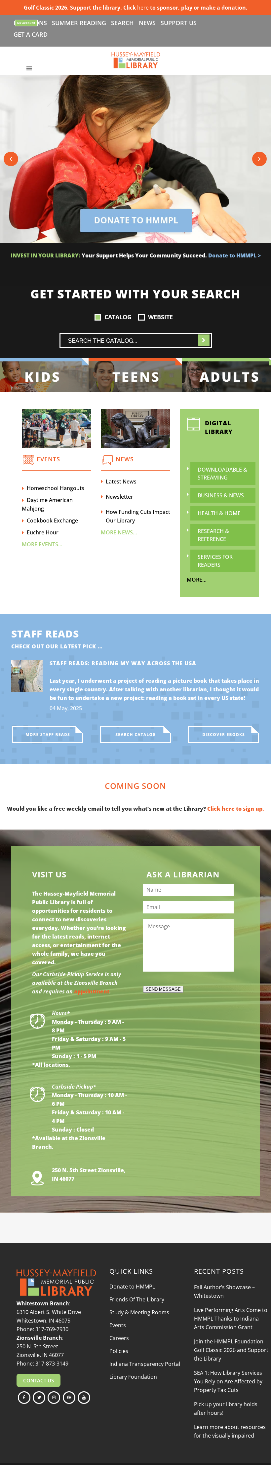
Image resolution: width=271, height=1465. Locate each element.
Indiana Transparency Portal (144, 1364)
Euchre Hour (42, 532)
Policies (118, 1351)
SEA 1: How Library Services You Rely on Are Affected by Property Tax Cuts (228, 1381)
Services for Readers (215, 560)
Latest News (121, 481)
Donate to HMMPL (132, 1286)
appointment (91, 991)
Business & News (221, 495)
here (143, 7)
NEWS (147, 23)
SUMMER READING (79, 23)
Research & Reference (213, 535)
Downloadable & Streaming (222, 473)
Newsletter (119, 496)
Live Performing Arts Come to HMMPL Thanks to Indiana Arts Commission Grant (230, 1318)
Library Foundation (133, 1376)
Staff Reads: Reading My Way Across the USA (123, 663)
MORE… (197, 579)
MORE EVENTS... (42, 544)
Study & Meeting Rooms (139, 1312)
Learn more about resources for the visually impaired (230, 1431)
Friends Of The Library (136, 1299)
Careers (119, 1338)
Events (117, 1325)
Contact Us (38, 1380)
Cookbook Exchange (52, 520)
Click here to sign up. (235, 808)
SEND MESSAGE (163, 989)
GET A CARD (31, 34)
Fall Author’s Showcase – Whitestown (224, 1291)
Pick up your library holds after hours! (225, 1408)
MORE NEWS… (119, 532)
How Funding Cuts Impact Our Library (138, 516)
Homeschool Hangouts (55, 488)
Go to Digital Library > (176, 264)
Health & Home (219, 513)
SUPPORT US (179, 23)
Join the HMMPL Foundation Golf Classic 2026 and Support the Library (231, 1350)
